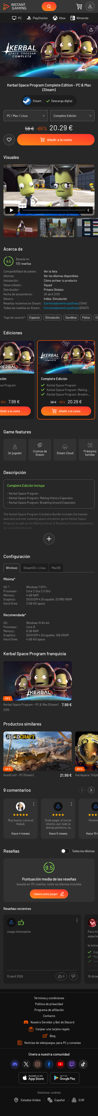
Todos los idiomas (83, 851)
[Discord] (14, 1064)
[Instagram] (37, 1064)
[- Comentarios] (82, 790)
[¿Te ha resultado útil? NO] (73, 976)
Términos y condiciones (49, 998)
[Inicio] (14, 6)
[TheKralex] (58, 806)
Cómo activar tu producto (60, 280)
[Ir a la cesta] (79, 6)
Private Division (54, 289)
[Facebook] (49, 1064)
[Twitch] (71, 1064)
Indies (47, 299)
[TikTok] (83, 1064)
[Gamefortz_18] (92, 922)
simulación (52, 317)
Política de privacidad (49, 1004)
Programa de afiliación (49, 1010)
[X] (26, 1064)
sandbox (71, 317)
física (86, 317)
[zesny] (11, 922)
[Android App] (64, 1078)
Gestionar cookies (49, 1092)
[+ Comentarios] (91, 790)
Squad (48, 285)
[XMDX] (20, 806)
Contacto (49, 1016)
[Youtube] (60, 1064)
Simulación (60, 299)
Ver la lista (50, 271)
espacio (34, 317)
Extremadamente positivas (61, 303)
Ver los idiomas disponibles (61, 276)
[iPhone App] (33, 1078)
